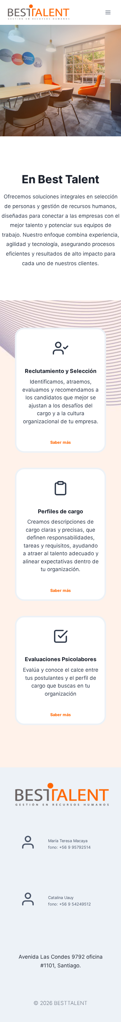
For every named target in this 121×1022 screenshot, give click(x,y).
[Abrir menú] (108, 12)
